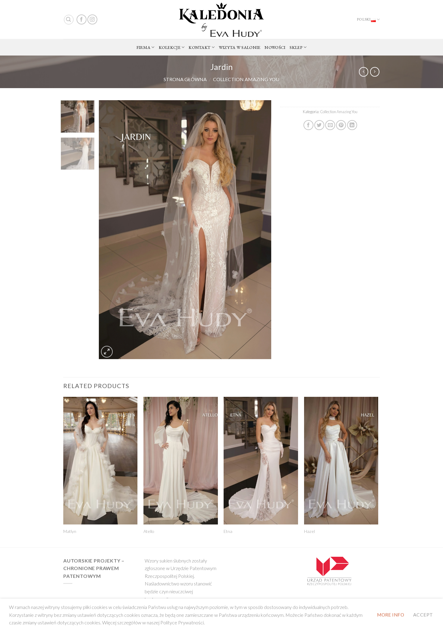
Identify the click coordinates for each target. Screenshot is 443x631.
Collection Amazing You (246, 79)
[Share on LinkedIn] (352, 125)
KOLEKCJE (170, 47)
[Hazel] (341, 460)
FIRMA (143, 47)
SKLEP (296, 47)
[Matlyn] (100, 460)
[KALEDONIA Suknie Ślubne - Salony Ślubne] (221, 20)
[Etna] (261, 460)
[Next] (260, 230)
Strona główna (185, 79)
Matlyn (69, 531)
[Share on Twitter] (319, 125)
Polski (364, 19)
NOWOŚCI (275, 47)
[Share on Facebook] (308, 125)
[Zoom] (107, 352)
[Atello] (180, 460)
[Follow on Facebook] (81, 19)
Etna (228, 531)
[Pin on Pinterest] (341, 125)
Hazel (309, 531)
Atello (148, 531)
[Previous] (110, 230)
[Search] (69, 19)
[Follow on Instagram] (92, 19)
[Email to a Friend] (330, 125)
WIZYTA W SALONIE (240, 47)
